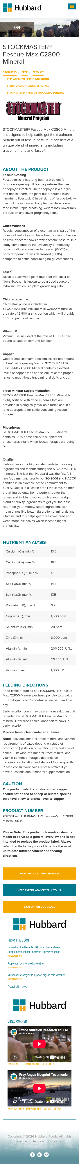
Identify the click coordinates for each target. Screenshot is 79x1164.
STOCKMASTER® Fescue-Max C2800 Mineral (35, 92)
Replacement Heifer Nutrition (28, 79)
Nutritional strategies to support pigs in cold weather (36, 975)
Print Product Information (39, 873)
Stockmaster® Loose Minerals (28, 86)
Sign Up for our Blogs (39, 906)
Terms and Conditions (48, 1141)
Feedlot (38, 72)
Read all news (17, 987)
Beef (24, 72)
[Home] (34, 7)
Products (10, 72)
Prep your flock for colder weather (26, 963)
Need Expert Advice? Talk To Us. (40, 890)
